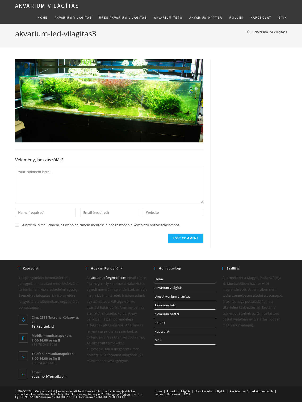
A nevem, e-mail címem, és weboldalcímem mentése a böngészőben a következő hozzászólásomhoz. (101, 225)
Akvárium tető (165, 305)
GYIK (158, 340)
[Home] (248, 32)
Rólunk (160, 323)
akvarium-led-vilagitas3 (271, 32)
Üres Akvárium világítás (172, 296)
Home (159, 279)
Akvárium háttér (167, 314)
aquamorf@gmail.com (49, 376)
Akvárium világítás (47, 5)
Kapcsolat (162, 331)
